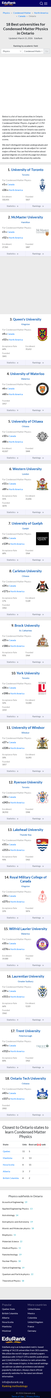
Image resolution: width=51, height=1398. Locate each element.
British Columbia (11, 1178)
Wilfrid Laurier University (25, 929)
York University (25, 673)
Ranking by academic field (25, 46)
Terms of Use (17, 1396)
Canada (21, 16)
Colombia (32, 1317)
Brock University (25, 625)
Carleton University (25, 571)
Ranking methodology (15, 1386)
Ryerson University (25, 782)
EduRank (38, 38)
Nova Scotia (8, 1164)
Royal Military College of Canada (25, 879)
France (31, 1326)
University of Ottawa (25, 421)
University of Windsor (26, 728)
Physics (6, 12)
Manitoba (7, 1158)
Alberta (6, 1171)
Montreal (6, 1330)
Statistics (11, 206)
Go (46, 51)
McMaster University (25, 217)
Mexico (31, 1313)
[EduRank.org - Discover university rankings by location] (9, 3)
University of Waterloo (25, 374)
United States (34, 1309)
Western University (25, 469)
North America (41, 12)
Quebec (6, 1151)
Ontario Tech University (25, 1078)
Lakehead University (25, 830)
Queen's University (25, 319)
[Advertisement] (25, 87)
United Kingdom (35, 1322)
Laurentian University (25, 976)
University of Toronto (25, 170)
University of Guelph (25, 523)
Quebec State (8, 1309)
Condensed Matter (22, 12)
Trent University (25, 1031)
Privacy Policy (33, 1396)
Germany (32, 1330)
